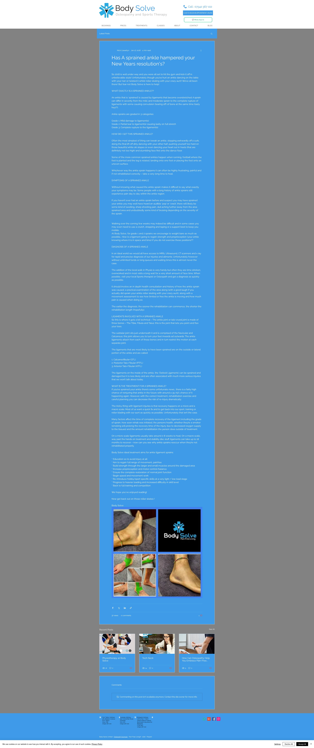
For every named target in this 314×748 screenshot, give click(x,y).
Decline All (289, 744)
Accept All (302, 744)
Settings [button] (277, 744)
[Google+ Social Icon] (209, 719)
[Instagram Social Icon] (218, 719)
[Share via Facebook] (113, 608)
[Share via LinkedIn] (125, 608)
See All (212, 629)
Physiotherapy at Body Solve (114, 659)
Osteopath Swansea (121, 737)
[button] (211, 34)
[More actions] (200, 50)
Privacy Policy (97, 744)
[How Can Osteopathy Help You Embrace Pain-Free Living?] (197, 644)
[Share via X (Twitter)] (119, 608)
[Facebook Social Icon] (214, 719)
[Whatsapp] (204, 719)
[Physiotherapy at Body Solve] (117, 644)
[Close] (311, 744)
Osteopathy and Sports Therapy (141, 14)
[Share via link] (131, 608)
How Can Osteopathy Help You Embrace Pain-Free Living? (196, 659)
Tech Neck (147, 658)
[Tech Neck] (157, 644)
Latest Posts (104, 33)
